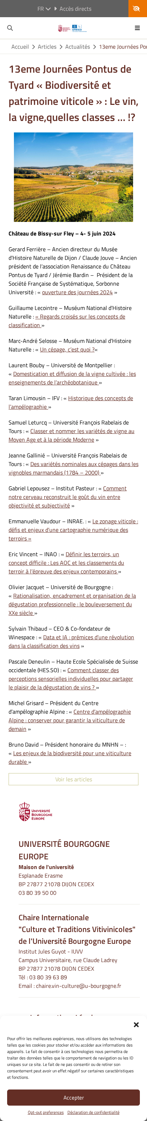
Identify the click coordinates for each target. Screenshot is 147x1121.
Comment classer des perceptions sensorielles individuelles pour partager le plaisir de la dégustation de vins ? (71, 678)
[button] (136, 1024)
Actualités (77, 46)
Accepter (74, 1097)
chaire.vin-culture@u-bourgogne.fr (78, 985)
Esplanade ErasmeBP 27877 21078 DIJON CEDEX (56, 879)
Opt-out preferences (46, 1112)
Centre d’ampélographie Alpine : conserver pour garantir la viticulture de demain (70, 720)
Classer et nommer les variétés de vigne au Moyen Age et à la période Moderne (72, 435)
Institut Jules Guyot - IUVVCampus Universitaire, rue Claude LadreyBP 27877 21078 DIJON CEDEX (68, 960)
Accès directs (75, 8)
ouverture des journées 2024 (77, 292)
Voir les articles (73, 779)
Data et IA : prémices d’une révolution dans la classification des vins (71, 641)
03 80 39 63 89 (48, 977)
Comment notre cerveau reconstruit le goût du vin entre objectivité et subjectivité (68, 497)
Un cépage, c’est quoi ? (67, 349)
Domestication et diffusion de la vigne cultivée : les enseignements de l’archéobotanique (72, 378)
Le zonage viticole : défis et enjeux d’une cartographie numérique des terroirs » (73, 530)
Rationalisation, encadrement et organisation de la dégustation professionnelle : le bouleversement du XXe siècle (72, 604)
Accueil (20, 46)
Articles (47, 46)
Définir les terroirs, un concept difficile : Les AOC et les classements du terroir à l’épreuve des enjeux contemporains (66, 563)
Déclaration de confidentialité (93, 1112)
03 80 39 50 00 (37, 892)
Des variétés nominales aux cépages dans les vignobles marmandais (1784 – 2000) (73, 468)
